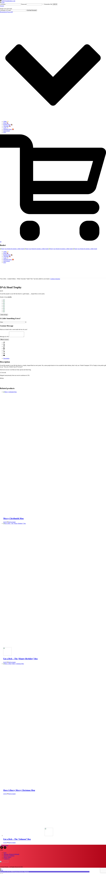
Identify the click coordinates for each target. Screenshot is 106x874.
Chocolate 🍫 (7, 126)
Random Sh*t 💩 (8, 124)
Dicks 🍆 (5, 123)
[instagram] (5, 848)
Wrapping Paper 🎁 (8, 129)
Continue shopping (55, 279)
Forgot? (2, 6)
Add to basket (5, 339)
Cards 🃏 (5, 127)
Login (2, 2)
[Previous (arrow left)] (0, 873)
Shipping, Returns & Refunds (11, 854)
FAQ (4, 132)
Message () (4, 336)
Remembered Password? (6, 12)
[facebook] (1, 848)
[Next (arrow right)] (2, 873)
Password (23, 4)
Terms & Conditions (9, 855)
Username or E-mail (5, 10)
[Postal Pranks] (48, 248)
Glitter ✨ (6, 121)
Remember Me (48, 4)
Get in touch (6, 130)
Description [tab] (6, 358)
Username (2, 4)
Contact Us (7, 858)
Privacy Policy (7, 857)
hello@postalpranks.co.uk (8, 1)
